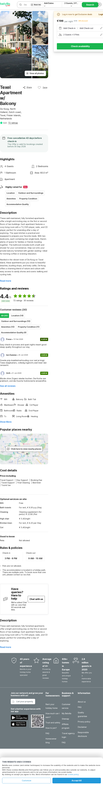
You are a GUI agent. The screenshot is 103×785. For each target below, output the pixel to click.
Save (45, 87)
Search (90, 4)
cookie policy (73, 774)
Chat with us (36, 599)
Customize (26, 780)
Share (29, 87)
